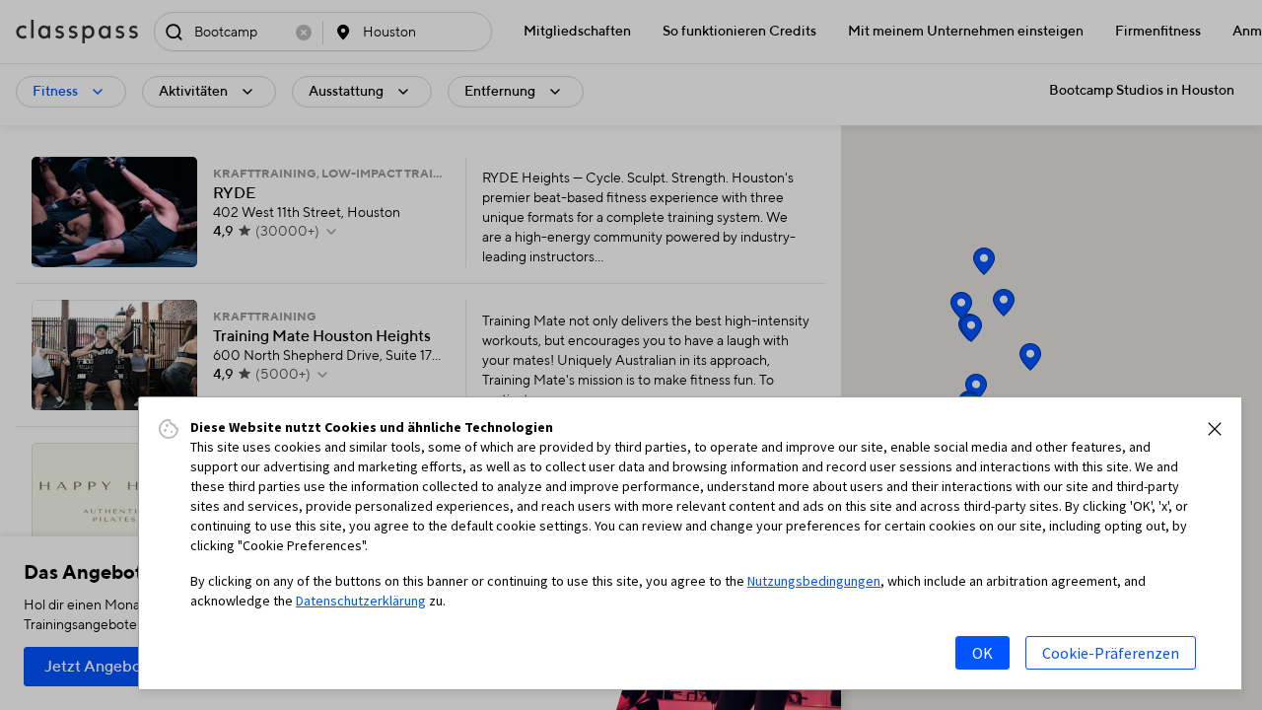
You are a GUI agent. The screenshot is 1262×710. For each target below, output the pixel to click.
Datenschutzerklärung (361, 600)
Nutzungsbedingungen (813, 581)
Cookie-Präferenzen (1110, 653)
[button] (1215, 429)
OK (982, 653)
